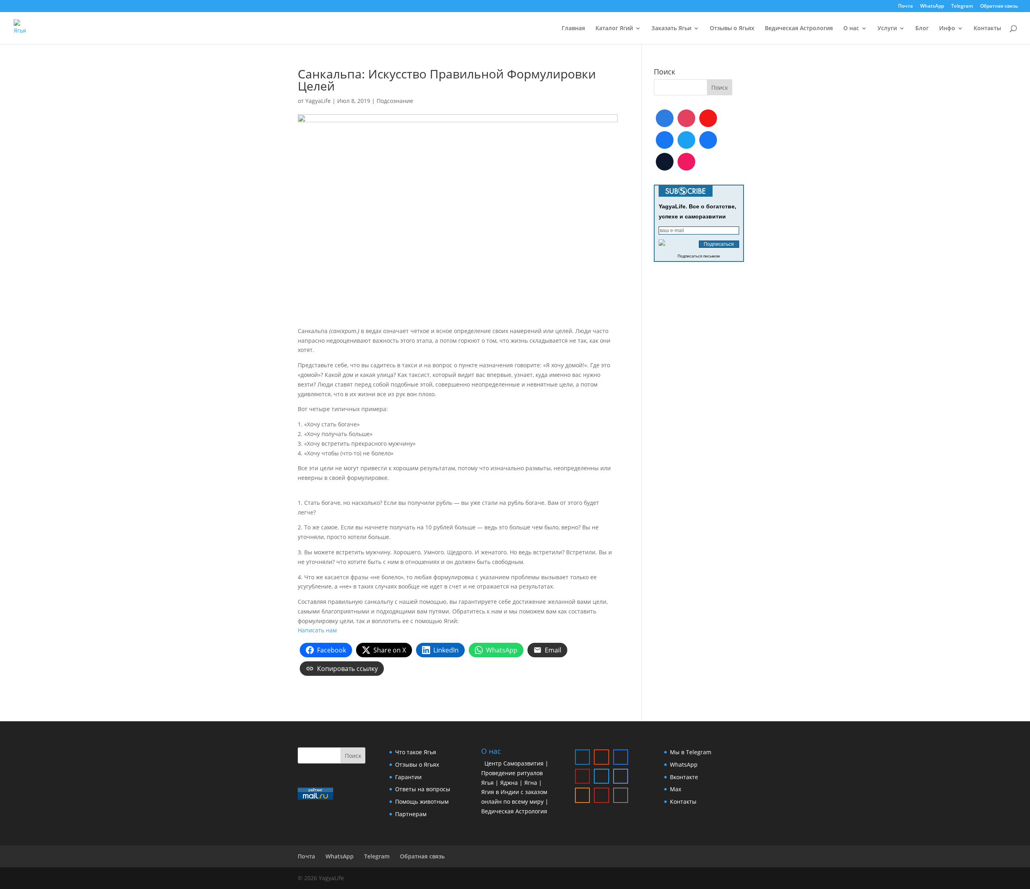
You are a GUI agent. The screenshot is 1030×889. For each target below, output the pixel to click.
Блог (922, 28)
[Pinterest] (686, 162)
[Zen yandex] (620, 795)
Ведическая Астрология (799, 28)
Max (675, 789)
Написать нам (317, 630)
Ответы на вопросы (422, 789)
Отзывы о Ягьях (732, 28)
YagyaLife (318, 101)
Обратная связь (999, 6)
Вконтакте (684, 777)
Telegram (962, 6)
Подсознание (395, 101)
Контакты (987, 28)
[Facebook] (708, 140)
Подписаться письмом (699, 256)
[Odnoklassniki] (582, 795)
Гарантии (408, 777)
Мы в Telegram (690, 752)
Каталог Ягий (614, 28)
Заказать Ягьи (671, 28)
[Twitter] (686, 140)
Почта (905, 6)
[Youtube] (708, 118)
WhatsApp (932, 6)
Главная (573, 28)
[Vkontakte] (665, 140)
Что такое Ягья (415, 752)
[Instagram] (686, 118)
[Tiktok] (665, 162)
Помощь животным (422, 801)
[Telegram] (665, 118)
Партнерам (410, 814)
